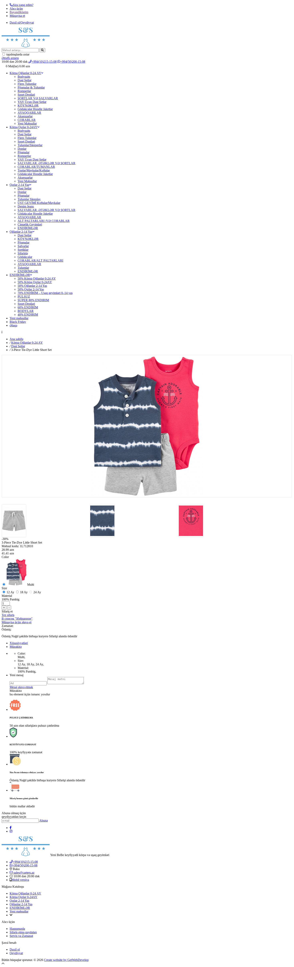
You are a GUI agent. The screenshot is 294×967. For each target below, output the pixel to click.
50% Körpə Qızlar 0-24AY (35, 282)
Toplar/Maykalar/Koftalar (34, 170)
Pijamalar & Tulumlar (31, 87)
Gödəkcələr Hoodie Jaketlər (35, 174)
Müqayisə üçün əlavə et (16, 622)
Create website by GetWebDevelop (66, 960)
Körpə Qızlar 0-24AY (23, 127)
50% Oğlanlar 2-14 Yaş (32, 285)
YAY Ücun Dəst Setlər (32, 102)
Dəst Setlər (24, 80)
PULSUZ (24, 296)
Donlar (22, 148)
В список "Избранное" (17, 618)
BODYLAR (26, 311)
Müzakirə (16, 646)
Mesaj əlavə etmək (21, 687)
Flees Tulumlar (27, 84)
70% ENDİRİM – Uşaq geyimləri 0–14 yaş (45, 293)
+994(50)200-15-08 (72, 61)
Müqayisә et (17, 15)
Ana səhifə (16, 339)
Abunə (43, 820)
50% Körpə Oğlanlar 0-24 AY (37, 278)
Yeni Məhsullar (27, 123)
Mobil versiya (20, 879)
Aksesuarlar (25, 116)
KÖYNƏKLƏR (28, 105)
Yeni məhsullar (19, 318)
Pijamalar (23, 152)
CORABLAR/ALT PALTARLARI (40, 260)
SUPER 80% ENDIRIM (33, 300)
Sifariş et (7, 611)
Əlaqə (13, 325)
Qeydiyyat (16, 953)
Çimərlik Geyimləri (30, 224)
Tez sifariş (8, 615)
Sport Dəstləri (26, 141)
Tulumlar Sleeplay (29, 199)
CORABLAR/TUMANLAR (36, 166)
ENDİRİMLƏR (28, 228)
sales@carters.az (23, 872)
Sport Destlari (26, 94)
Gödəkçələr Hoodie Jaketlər (35, 109)
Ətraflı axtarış (10, 58)
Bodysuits (24, 76)
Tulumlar (23, 267)
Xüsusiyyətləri (19, 643)
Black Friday (18, 321)
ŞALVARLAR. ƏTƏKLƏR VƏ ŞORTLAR (46, 163)
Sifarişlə (23, 253)
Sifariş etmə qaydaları (23, 932)
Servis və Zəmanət (21, 936)
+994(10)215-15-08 (44, 61)
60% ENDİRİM (28, 307)
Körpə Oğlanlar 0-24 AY (25, 73)
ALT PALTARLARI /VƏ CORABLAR (44, 221)
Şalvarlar (23, 246)
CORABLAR (27, 120)
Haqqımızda (17, 928)
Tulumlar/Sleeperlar (30, 145)
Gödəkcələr (25, 257)
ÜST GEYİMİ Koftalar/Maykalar (39, 202)
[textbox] (20, 50)
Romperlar (24, 91)
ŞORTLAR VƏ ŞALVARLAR (38, 98)
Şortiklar (23, 249)
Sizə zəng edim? (23, 5)
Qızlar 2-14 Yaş (19, 184)
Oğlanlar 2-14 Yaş (21, 231)
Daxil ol (15, 949)
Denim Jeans (26, 206)
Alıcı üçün (16, 8)
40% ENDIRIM (28, 314)
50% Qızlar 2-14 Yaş (31, 289)
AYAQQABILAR (29, 112)
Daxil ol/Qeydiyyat (22, 22)
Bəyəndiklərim (19, 12)
